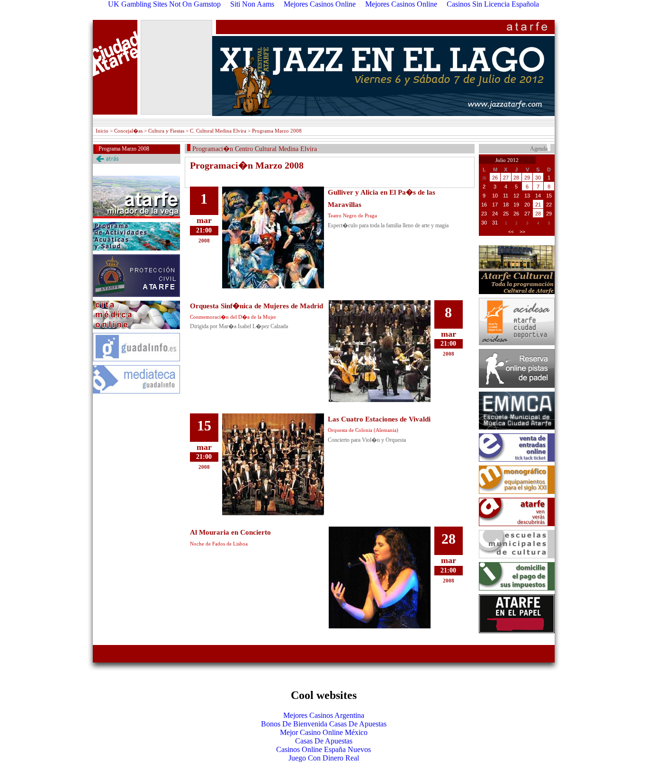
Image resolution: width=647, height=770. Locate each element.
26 (495, 177)
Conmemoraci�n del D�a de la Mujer (233, 317)
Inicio (102, 131)
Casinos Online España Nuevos (323, 749)
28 (516, 177)
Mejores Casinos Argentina (323, 715)
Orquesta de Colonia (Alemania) (363, 430)
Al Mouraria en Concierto (230, 532)
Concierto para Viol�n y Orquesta (367, 440)
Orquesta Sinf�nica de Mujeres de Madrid (256, 306)
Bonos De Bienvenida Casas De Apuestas (323, 724)
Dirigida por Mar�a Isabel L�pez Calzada (239, 326)
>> (522, 231)
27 (506, 177)
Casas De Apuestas (323, 741)
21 (538, 204)
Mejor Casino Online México (324, 732)
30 (538, 177)
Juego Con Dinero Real (323, 758)
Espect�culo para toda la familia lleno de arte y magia (388, 225)
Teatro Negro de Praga (352, 215)
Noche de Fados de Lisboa (219, 543)
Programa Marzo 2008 (124, 148)
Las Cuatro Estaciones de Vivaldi (379, 419)
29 (527, 177)
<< (511, 231)
